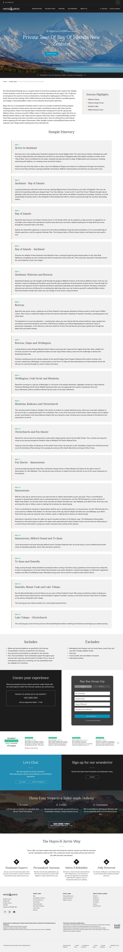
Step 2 (101, 686)
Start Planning (115, 8)
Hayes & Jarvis (11, 8)
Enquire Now (51, 53)
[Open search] (118, 2)
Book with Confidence (38, 906)
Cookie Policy (76, 946)
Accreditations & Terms (39, 898)
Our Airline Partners (38, 900)
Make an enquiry (67, 900)
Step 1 (83, 686)
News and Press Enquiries (67, 946)
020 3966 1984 (31, 698)
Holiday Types (50, 8)
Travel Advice (36, 902)
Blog (34, 896)
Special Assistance (68, 898)
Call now (22, 782)
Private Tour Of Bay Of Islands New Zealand (31, 81)
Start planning (38, 782)
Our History (96, 902)
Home (5, 81)
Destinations (37, 8)
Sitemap (35, 910)
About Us (83, 8)
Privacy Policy (95, 946)
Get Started (91, 716)
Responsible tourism (68, 896)
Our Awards (96, 900)
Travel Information (37, 904)
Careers (95, 904)
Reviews (62, 8)
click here (25, 926)
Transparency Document (85, 946)
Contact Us (96, 898)
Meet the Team (97, 906)
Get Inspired (72, 8)
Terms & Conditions (102, 946)
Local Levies (36, 908)
